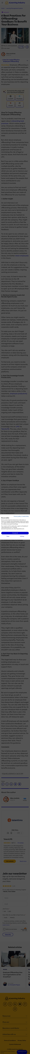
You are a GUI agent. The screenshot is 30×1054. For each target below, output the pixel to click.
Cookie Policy (25, 516)
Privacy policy (17, 516)
